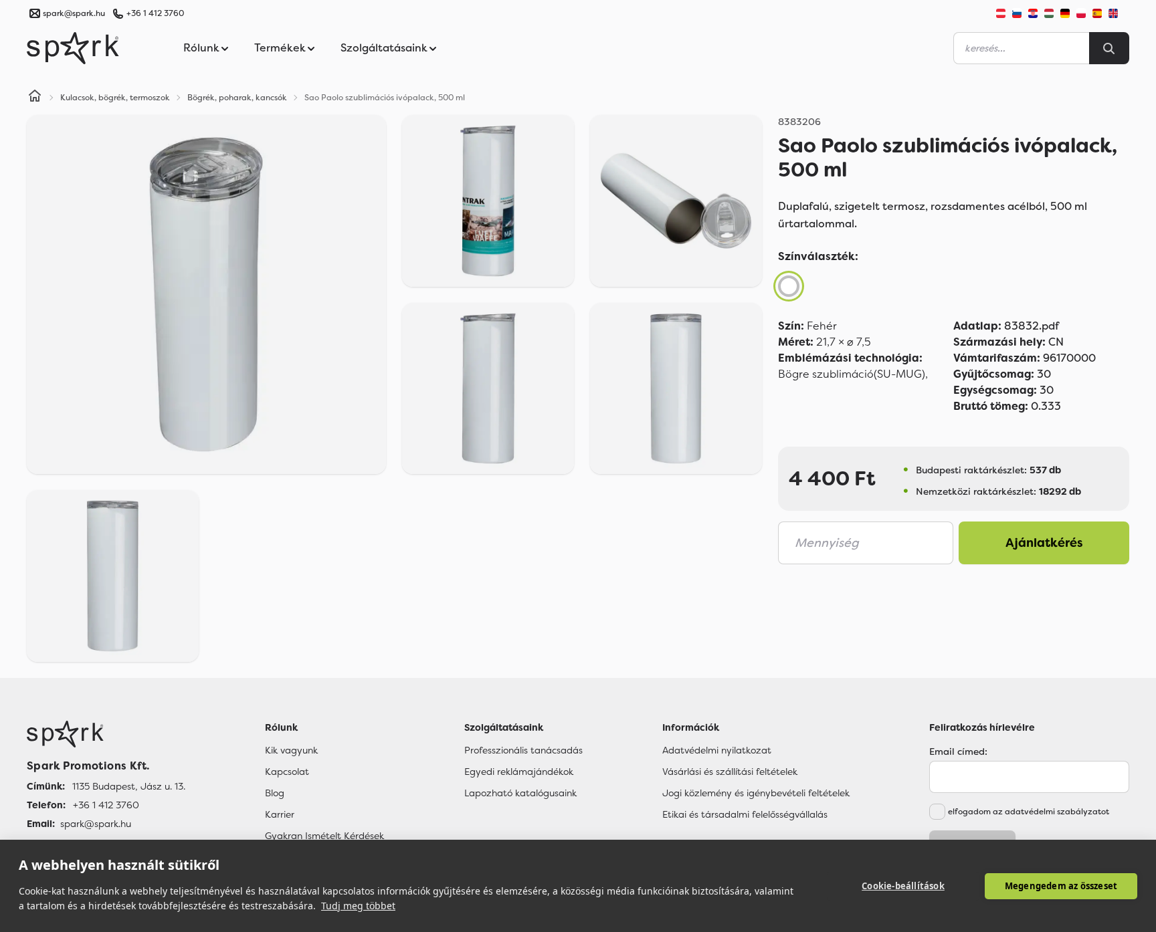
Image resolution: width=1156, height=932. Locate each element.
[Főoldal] (106, 734)
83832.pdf (1006, 326)
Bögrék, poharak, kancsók (237, 97)
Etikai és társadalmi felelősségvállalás (745, 814)
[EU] (1118, 13)
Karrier (279, 814)
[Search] (1109, 48)
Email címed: (958, 751)
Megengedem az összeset (1061, 886)
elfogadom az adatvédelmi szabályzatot (1028, 811)
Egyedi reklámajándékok (518, 772)
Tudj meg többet (358, 905)
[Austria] (1000, 13)
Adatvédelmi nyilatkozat (716, 750)
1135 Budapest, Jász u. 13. (128, 786)
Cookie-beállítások (903, 886)
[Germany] (1065, 13)
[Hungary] (1049, 13)
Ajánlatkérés (1044, 543)
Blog (274, 793)
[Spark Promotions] (73, 48)
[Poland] (1081, 13)
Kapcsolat (287, 772)
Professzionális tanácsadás (523, 750)
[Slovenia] (1017, 13)
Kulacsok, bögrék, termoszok (115, 97)
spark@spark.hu (95, 824)
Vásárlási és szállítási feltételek (729, 772)
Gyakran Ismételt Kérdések (324, 836)
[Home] (35, 97)
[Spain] (1097, 13)
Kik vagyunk (291, 750)
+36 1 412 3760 (155, 13)
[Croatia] (1033, 13)
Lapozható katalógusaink (520, 793)
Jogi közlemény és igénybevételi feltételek (756, 793)
